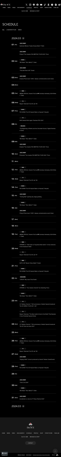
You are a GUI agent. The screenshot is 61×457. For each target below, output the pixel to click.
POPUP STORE (48, 7)
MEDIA (20, 29)
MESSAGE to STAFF (34, 11)
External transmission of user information (41, 454)
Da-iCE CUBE (25, 11)
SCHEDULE (29, 7)
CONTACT (30, 443)
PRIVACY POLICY (21, 454)
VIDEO (13, 7)
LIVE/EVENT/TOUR (11, 29)
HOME (4, 7)
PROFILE (36, 7)
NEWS (9, 7)
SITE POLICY (29, 454)
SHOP (41, 7)
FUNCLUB (56, 7)
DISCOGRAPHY (21, 7)
